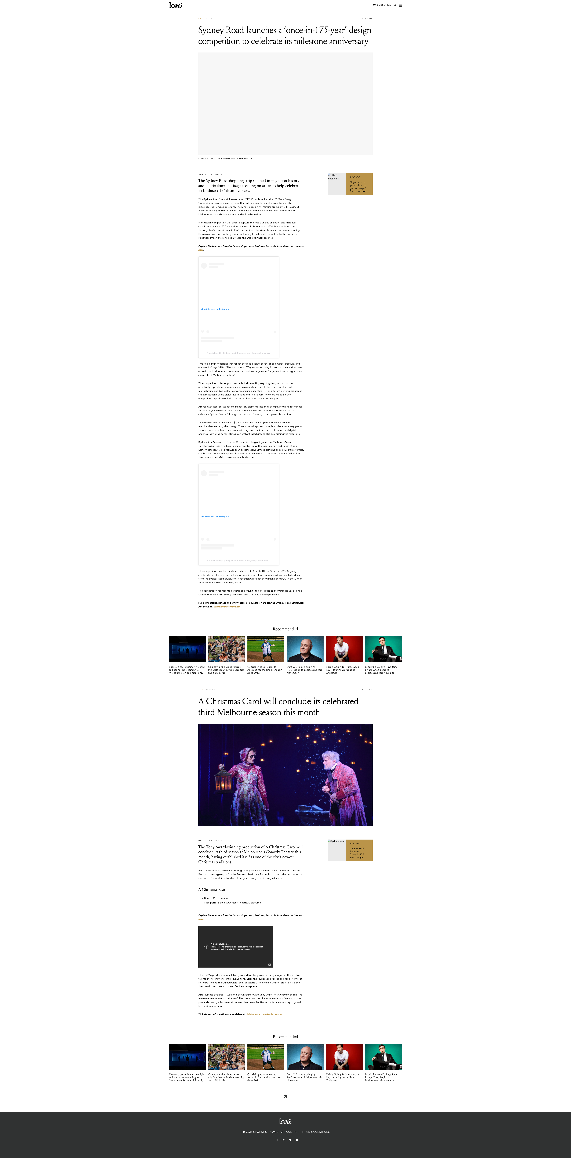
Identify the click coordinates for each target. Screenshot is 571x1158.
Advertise (276, 1132)
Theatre (210, 690)
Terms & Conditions (316, 1132)
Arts (201, 18)
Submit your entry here (227, 607)
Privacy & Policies (254, 1132)
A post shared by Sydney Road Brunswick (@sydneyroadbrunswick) (238, 353)
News (209, 18)
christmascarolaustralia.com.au (264, 1014)
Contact (292, 1132)
